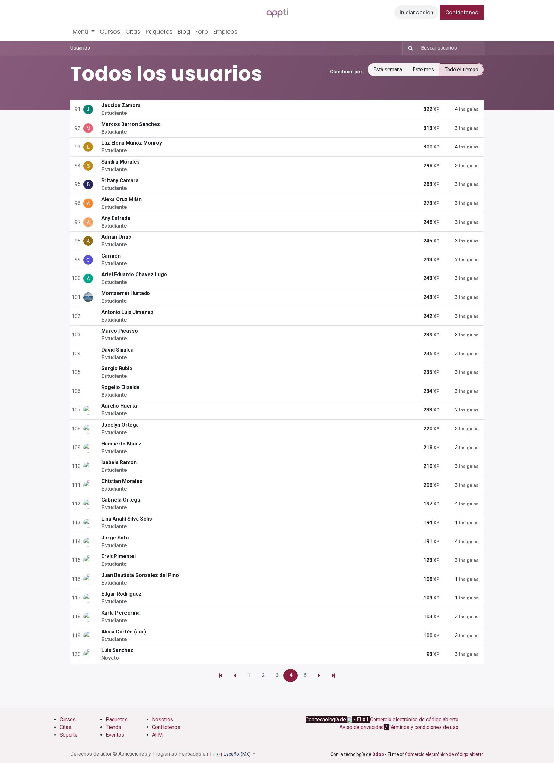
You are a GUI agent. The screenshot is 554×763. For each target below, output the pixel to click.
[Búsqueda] (409, 48)
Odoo (378, 754)
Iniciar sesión (416, 12)
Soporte (69, 735)
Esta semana (387, 69)
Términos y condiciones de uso (423, 727)
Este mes (423, 69)
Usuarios (80, 48)
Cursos (68, 719)
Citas (65, 727)
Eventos (115, 735)
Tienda (113, 727)
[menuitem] (83, 31)
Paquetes (117, 719)
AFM (157, 735)
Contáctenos (461, 12)
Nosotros (163, 719)
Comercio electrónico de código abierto (414, 719)
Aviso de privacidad (362, 727)
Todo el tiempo (461, 69)
